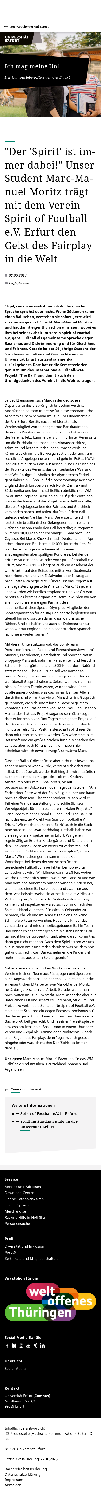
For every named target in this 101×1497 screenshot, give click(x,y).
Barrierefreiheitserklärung (26, 1468)
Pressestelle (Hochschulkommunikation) (43, 1433)
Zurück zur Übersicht (26, 1089)
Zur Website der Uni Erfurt (29, 27)
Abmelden (13, 1485)
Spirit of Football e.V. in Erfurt (48, 1113)
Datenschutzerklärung (22, 1474)
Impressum (14, 1479)
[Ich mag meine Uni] (21, 44)
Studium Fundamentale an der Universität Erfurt (49, 1124)
